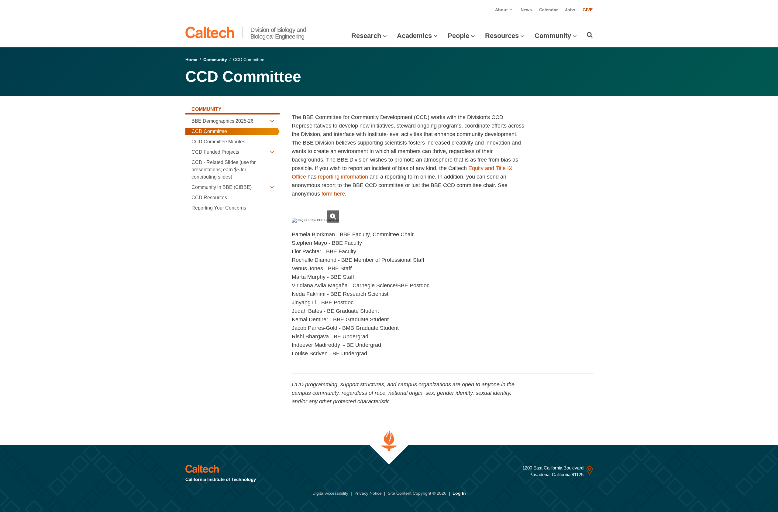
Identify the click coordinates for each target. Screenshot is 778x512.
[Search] (590, 35)
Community (553, 35)
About (502, 9)
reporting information (343, 177)
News (526, 9)
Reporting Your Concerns (218, 207)
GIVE (588, 9)
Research (366, 35)
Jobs (570, 9)
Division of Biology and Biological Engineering (278, 33)
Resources (502, 35)
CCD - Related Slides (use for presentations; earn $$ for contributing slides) (223, 169)
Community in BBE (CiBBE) (221, 187)
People (458, 35)
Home (191, 59)
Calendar (548, 9)
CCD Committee (209, 131)
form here (333, 194)
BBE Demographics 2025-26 (222, 121)
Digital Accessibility (330, 493)
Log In (459, 493)
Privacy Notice (368, 493)
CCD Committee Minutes (218, 141)
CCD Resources (209, 197)
